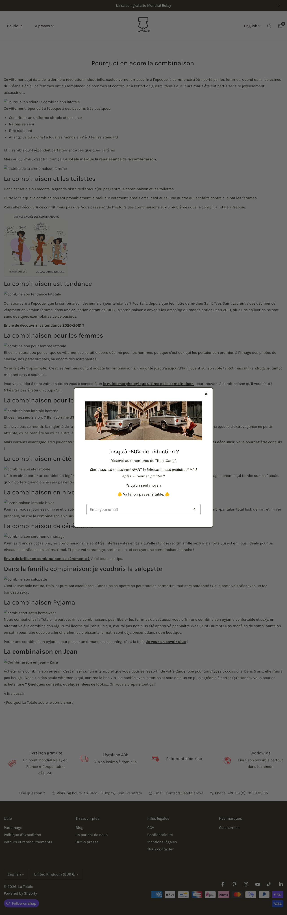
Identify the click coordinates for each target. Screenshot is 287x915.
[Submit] (194, 509)
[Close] (206, 394)
